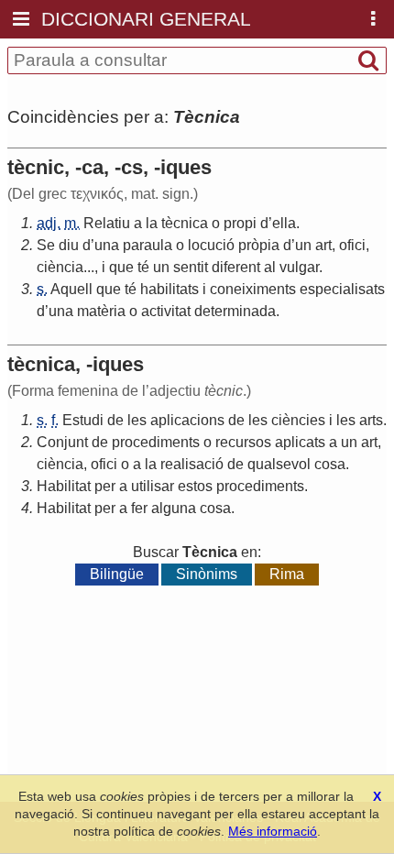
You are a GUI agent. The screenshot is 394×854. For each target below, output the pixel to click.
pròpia (258, 245)
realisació (192, 464)
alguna (173, 508)
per (104, 486)
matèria (101, 311)
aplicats (300, 442)
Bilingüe (117, 574)
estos (195, 486)
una (106, 245)
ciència (60, 267)
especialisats (342, 289)
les (137, 420)
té (143, 267)
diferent (236, 267)
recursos (243, 442)
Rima (286, 574)
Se (46, 245)
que (121, 267)
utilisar (152, 486)
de (115, 420)
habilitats (169, 289)
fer (139, 508)
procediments (156, 442)
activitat (166, 311)
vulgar (299, 267)
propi (240, 223)
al (270, 267)
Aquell (71, 289)
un (303, 245)
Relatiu (106, 223)
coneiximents (253, 289)
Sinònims (206, 574)
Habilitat (64, 486)
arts (371, 420)
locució (211, 245)
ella (284, 223)
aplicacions (187, 420)
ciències (298, 420)
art (323, 245)
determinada (235, 311)
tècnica (184, 223)
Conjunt (62, 442)
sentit (190, 267)
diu (69, 245)
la (152, 223)
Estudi (83, 420)
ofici (352, 245)
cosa (329, 464)
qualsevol (279, 464)
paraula (147, 245)
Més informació (272, 831)
